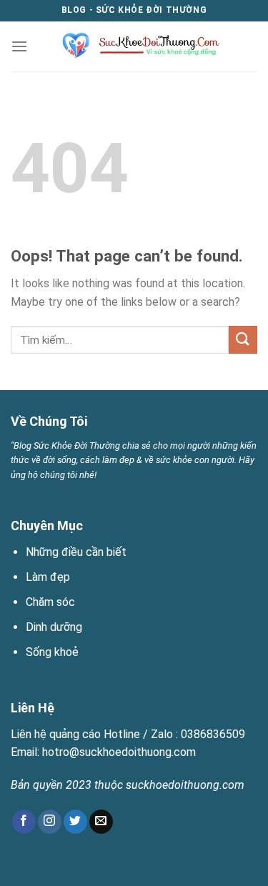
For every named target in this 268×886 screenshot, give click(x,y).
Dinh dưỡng (54, 627)
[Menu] (19, 46)
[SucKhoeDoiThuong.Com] (135, 46)
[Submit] (243, 340)
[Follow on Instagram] (49, 822)
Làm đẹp (48, 577)
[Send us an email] (101, 822)
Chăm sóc (50, 602)
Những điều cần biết (76, 552)
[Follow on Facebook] (24, 822)
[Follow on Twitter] (75, 822)
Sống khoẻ (52, 652)
